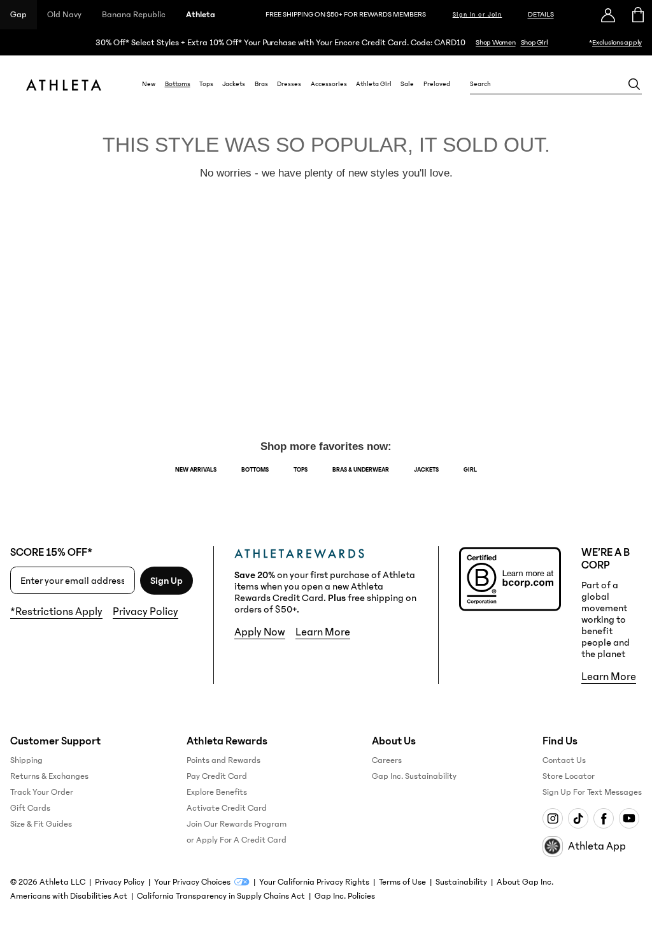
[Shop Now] (326, 42)
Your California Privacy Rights (314, 882)
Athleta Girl (374, 84)
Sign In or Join (477, 14)
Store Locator (568, 776)
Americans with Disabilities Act (68, 896)
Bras (261, 84)
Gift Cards (30, 808)
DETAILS (541, 14)
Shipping (26, 760)
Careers (387, 760)
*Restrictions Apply (56, 611)
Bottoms (177, 84)
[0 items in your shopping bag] (637, 14)
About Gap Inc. (525, 882)
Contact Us (564, 760)
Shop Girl (534, 42)
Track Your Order (41, 792)
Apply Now (259, 632)
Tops (206, 84)
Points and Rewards (223, 760)
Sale (407, 84)
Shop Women (496, 42)
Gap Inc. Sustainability (414, 776)
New (148, 84)
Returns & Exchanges (49, 776)
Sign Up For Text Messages (592, 792)
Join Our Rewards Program (237, 824)
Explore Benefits (217, 792)
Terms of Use (402, 882)
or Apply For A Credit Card (237, 840)
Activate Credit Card (227, 808)
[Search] (634, 84)
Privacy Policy (145, 611)
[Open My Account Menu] (608, 14)
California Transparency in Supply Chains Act (221, 896)
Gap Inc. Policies (345, 896)
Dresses (289, 84)
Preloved (436, 84)
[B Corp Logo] (510, 579)
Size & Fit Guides (41, 824)
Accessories (329, 84)
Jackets (233, 84)
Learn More (322, 632)
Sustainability (461, 882)
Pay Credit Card (217, 776)
